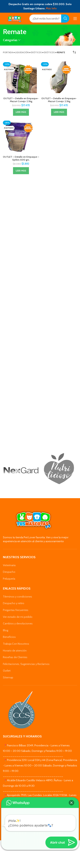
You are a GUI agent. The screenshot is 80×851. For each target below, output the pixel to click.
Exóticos (36, 52)
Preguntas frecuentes (15, 610)
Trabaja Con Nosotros (16, 643)
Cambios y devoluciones (18, 623)
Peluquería (9, 578)
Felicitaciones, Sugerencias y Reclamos (26, 664)
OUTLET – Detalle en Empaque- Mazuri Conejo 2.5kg (21, 100)
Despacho (9, 572)
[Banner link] (21, 470)
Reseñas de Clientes (15, 657)
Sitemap (8, 677)
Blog (5, 630)
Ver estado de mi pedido (17, 617)
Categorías (10, 40)
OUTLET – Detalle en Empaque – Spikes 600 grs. (21, 158)
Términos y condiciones (17, 596)
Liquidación (22, 52)
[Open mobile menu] (75, 18)
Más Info (51, 8)
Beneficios (9, 637)
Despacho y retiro (13, 603)
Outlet (6, 670)
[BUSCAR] (65, 18)
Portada (8, 52)
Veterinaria (9, 565)
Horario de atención (15, 650)
